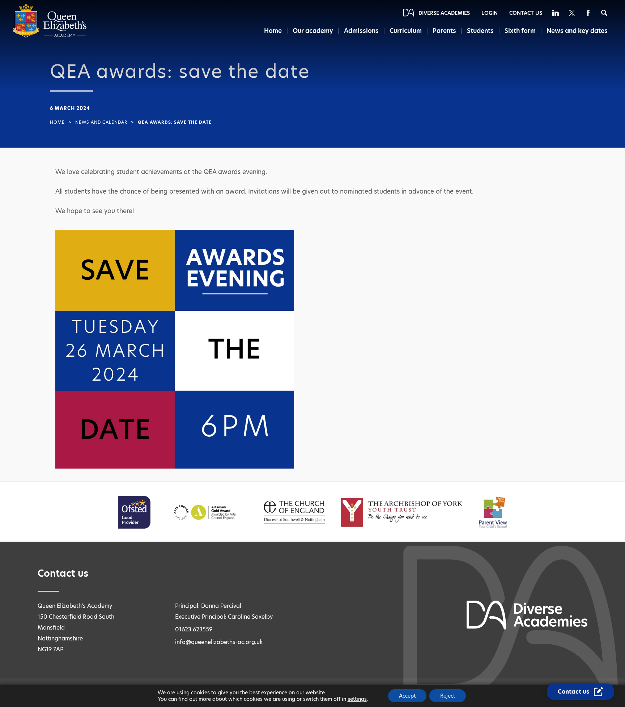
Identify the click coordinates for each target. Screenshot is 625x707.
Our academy (313, 30)
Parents (444, 30)
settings (357, 699)
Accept (407, 695)
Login (489, 13)
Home (273, 30)
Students (480, 30)
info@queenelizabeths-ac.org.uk (219, 642)
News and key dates (577, 30)
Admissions (361, 30)
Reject (447, 695)
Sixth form (520, 30)
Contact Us (525, 13)
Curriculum (406, 30)
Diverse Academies (444, 13)
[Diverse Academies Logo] (50, 36)
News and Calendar (101, 122)
